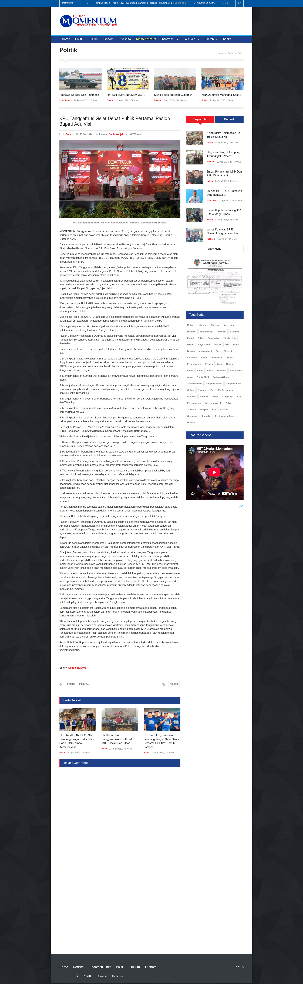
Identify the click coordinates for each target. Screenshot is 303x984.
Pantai (190, 338)
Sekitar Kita (230, 338)
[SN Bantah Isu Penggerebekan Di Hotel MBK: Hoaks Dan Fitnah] (113, 719)
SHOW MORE (214, 249)
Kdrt (239, 396)
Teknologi (221, 332)
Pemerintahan (194, 364)
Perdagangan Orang (225, 416)
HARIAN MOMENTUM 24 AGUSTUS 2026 (124, 95)
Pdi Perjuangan (225, 390)
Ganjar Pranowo (214, 383)
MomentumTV (146, 39)
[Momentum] (88, 24)
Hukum (93, 39)
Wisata (190, 345)
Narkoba (224, 409)
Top (236, 967)
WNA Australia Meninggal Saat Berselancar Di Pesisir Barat (230, 95)
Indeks (226, 39)
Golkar (190, 390)
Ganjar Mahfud (233, 383)
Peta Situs (88, 976)
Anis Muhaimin (194, 383)
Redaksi (78, 967)
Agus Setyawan (77, 667)
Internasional (205, 351)
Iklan (77, 976)
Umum (229, 364)
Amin (190, 377)
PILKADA (84, 684)
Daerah (209, 39)
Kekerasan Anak (213, 403)
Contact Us (117, 976)
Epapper (103, 100)
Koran (200, 370)
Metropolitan (206, 332)
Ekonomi (108, 39)
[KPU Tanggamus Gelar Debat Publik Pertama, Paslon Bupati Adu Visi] (119, 179)
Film (227, 345)
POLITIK (71, 684)
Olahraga (215, 325)
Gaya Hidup (204, 345)
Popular (209, 364)
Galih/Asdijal (116, 134)
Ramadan (206, 416)
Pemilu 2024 (203, 377)
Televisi (228, 351)
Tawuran (191, 409)
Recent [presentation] (229, 119)
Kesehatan (229, 325)
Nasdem (202, 390)
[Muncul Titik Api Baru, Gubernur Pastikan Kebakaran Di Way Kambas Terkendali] (168, 79)
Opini (219, 364)
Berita (230, 53)
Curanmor (192, 416)
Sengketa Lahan (208, 409)
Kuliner (190, 325)
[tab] (200, 121)
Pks (212, 390)
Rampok (204, 396)
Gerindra (191, 396)
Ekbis (190, 370)
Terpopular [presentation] (200, 119)
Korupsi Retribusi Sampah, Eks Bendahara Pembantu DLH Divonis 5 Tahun (136, 2)
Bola (218, 351)
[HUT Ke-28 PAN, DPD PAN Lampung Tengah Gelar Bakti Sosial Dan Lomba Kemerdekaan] (71, 719)
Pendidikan (212, 200)
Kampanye (227, 396)
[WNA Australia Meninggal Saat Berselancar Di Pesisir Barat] (215, 79)
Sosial (210, 370)
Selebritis (192, 357)
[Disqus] (119, 811)
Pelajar (229, 403)
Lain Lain (190, 39)
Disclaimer (102, 976)
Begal (215, 396)
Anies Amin (236, 370)
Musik (236, 345)
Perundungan (194, 403)
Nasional (191, 332)
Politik (79, 39)
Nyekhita (125, 39)
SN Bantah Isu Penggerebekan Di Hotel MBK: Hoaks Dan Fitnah (110, 739)
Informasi (168, 39)
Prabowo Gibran (221, 377)
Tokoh (204, 357)
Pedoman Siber (100, 967)
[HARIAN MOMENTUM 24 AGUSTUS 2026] (120, 79)
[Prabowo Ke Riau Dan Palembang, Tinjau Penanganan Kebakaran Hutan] (73, 79)
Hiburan (202, 325)
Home (66, 39)
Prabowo (221, 370)
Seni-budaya (214, 338)
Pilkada (229, 357)
